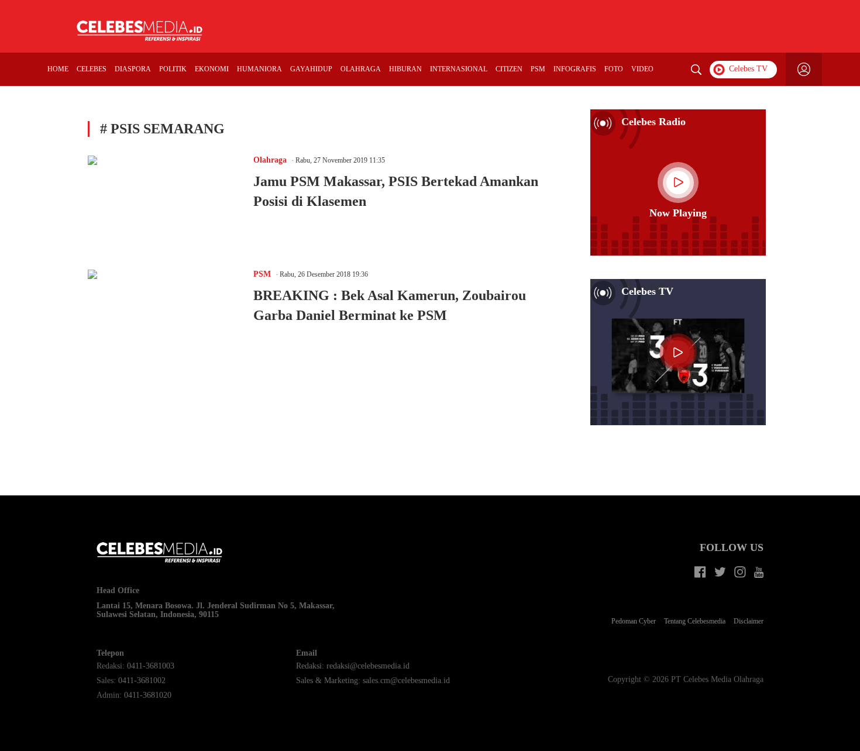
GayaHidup (311, 69)
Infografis (574, 69)
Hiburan (405, 69)
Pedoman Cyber (633, 621)
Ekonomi (212, 69)
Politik (173, 69)
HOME (57, 69)
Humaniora (259, 69)
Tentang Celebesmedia (694, 621)
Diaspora (133, 69)
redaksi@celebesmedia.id (368, 666)
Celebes (91, 69)
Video (642, 69)
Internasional (458, 69)
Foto (613, 69)
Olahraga (360, 69)
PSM (538, 69)
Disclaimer (748, 621)
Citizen (509, 69)
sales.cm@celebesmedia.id (406, 680)
